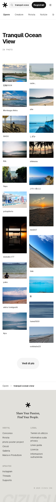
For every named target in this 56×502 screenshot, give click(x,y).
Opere (6, 14)
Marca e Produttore (12, 455)
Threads (6, 475)
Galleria (6, 450)
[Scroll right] (53, 15)
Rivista (31, 14)
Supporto (7, 480)
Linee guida (36, 445)
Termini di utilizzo (39, 433)
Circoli (5, 446)
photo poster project (13, 442)
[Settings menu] (50, 5)
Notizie (43, 14)
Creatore (19, 14)
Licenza (34, 449)
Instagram (7, 471)
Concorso (7, 433)
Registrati (39, 5)
